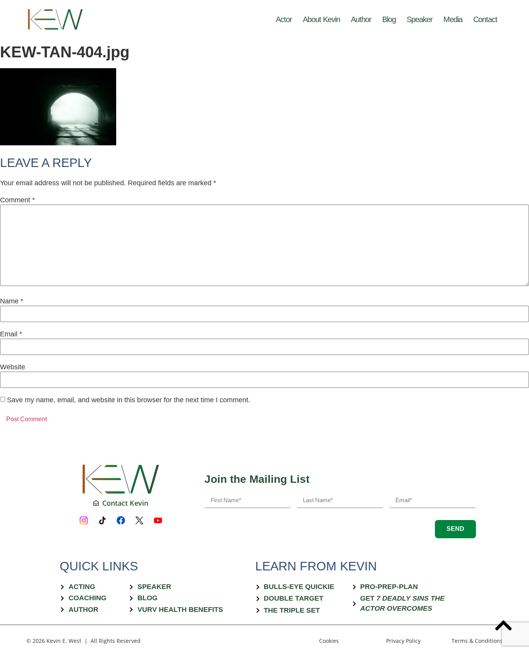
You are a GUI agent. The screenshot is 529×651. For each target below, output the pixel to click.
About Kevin (321, 19)
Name (11, 301)
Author (361, 19)
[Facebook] (120, 520)
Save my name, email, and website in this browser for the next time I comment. (128, 399)
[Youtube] (158, 520)
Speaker (420, 19)
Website (12, 366)
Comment (17, 199)
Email (11, 334)
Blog (389, 19)
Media (452, 19)
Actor (284, 19)
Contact (485, 19)
